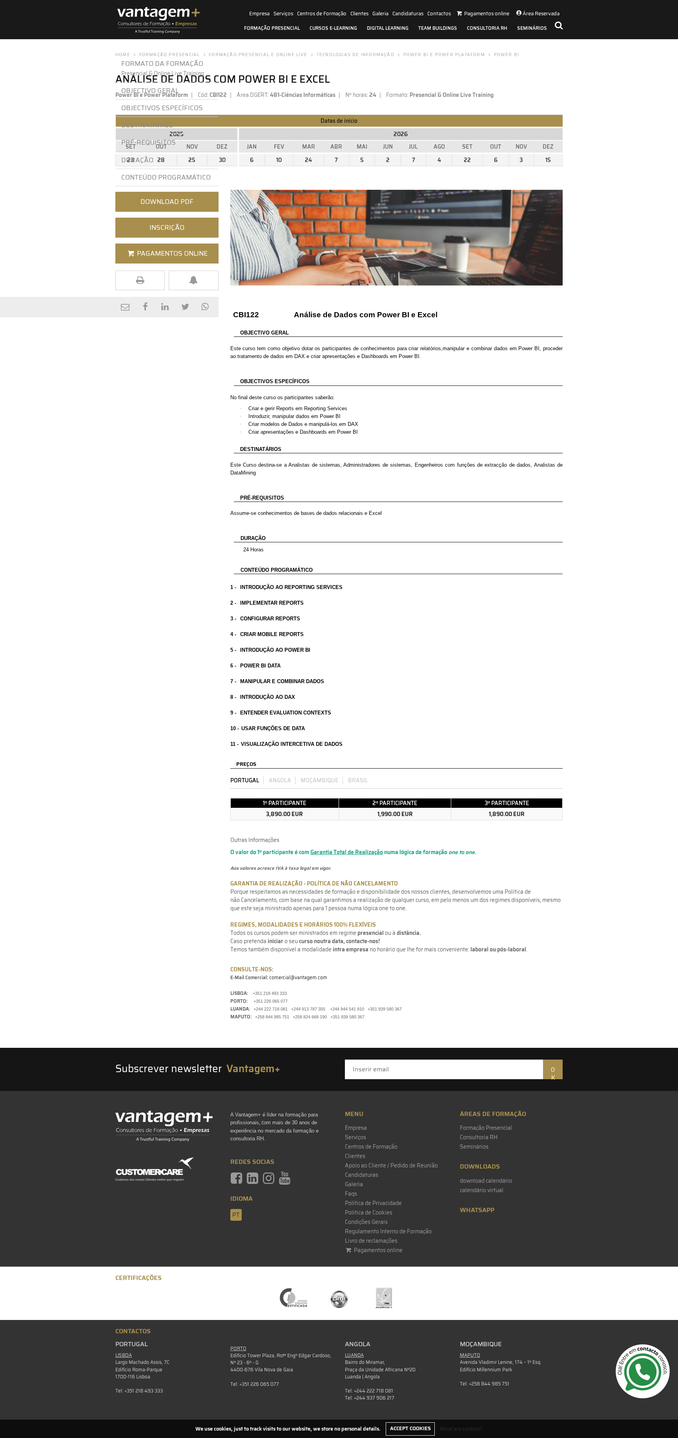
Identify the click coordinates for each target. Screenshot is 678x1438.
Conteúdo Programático (166, 177)
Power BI (506, 54)
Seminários (532, 28)
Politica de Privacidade (373, 1203)
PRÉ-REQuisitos (148, 142)
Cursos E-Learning (333, 28)
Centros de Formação (321, 13)
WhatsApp (477, 1210)
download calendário (486, 1180)
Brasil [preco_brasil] (358, 780)
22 (467, 160)
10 (279, 160)
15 (548, 160)
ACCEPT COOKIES (410, 1428)
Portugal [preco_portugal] (244, 780)
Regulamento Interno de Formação (388, 1231)
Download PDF (166, 201)
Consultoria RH (487, 28)
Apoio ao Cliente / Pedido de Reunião (391, 1165)
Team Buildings (437, 28)
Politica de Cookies (368, 1212)
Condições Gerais (366, 1222)
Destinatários (147, 125)
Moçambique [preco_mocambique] (320, 780)
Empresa (259, 13)
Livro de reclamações (371, 1240)
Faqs (351, 1193)
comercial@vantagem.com (298, 977)
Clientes (359, 13)
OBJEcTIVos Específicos (162, 108)
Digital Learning (387, 28)
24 (308, 160)
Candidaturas (407, 13)
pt (236, 1215)
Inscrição (166, 227)
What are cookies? (461, 1428)
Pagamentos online (378, 1250)
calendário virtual (481, 1190)
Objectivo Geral (150, 90)
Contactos (439, 13)
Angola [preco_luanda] (280, 780)
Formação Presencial (272, 28)
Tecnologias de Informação (355, 54)
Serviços (283, 13)
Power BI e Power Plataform (444, 54)
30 (222, 160)
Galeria (380, 13)
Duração (137, 160)
